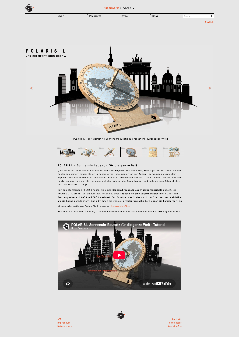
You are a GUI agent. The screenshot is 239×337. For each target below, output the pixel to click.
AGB (59, 319)
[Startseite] (40, 8)
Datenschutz (64, 326)
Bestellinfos (174, 326)
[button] (40, 96)
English (209, 22)
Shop (155, 16)
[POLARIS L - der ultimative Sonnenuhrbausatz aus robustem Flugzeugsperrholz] (67, 152)
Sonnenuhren (111, 8)
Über (61, 16)
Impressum (63, 323)
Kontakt (177, 319)
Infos (124, 16)
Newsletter (175, 323)
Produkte (95, 16)
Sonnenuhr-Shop (120, 206)
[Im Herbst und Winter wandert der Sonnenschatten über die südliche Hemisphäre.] (131, 152)
